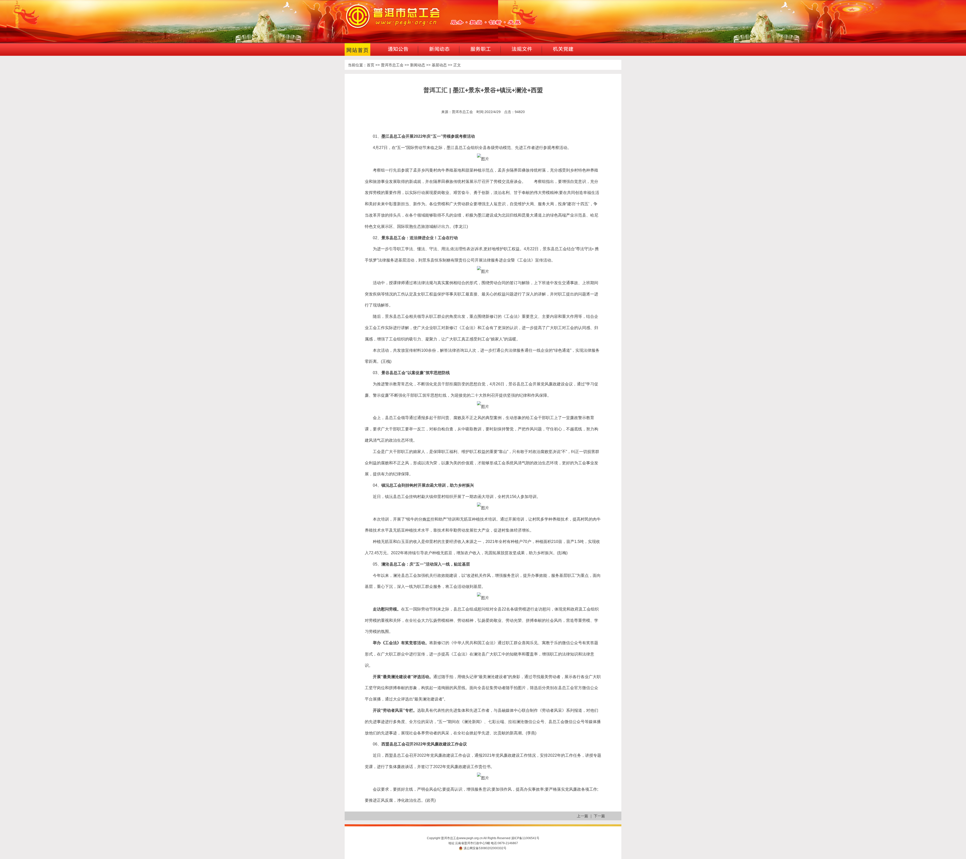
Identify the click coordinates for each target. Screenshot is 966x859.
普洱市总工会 (392, 65)
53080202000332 (491, 848)
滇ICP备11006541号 (525, 838)
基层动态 (439, 65)
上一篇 (582, 816)
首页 (370, 65)
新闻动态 (417, 65)
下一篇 (599, 816)
